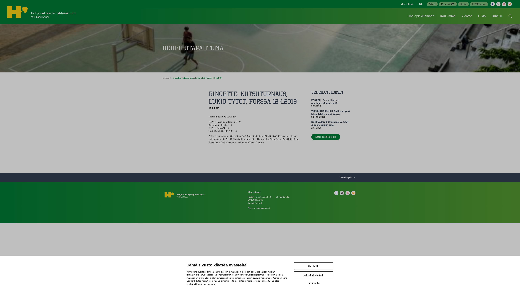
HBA (420, 4)
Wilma (432, 4)
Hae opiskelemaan (421, 16)
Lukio (482, 16)
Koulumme (448, 16)
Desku (463, 4)
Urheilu (497, 16)
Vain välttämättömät (314, 275)
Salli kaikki (313, 266)
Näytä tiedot (314, 283)
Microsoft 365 (447, 4)
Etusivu (165, 78)
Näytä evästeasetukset (259, 208)
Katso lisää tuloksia (325, 136)
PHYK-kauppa (479, 4)
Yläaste (466, 16)
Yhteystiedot (407, 4)
